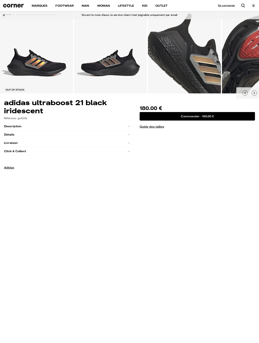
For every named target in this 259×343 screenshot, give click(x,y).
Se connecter (226, 5)
